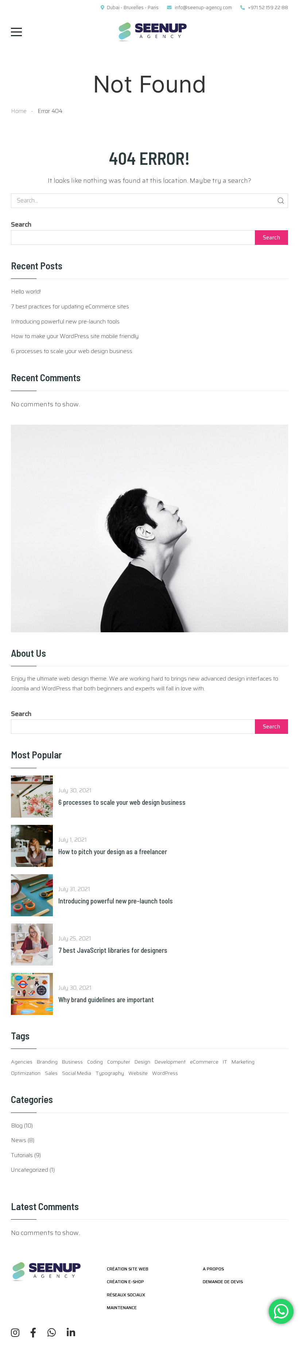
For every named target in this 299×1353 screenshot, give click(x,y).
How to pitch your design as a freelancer (112, 851)
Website (138, 1073)
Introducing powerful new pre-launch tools (65, 321)
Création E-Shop (125, 1281)
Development (170, 1062)
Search (21, 224)
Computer (118, 1062)
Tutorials (22, 1155)
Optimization (25, 1073)
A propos (213, 1268)
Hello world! (26, 291)
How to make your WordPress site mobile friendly (75, 336)
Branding (47, 1062)
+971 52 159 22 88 (268, 7)
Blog (17, 1125)
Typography (110, 1073)
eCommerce (204, 1062)
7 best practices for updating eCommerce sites (70, 306)
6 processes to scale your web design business (71, 351)
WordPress (165, 1073)
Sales (51, 1073)
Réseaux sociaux (126, 1294)
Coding (95, 1062)
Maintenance (122, 1307)
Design (142, 1062)
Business (72, 1062)
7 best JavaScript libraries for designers (112, 950)
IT (225, 1062)
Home (19, 110)
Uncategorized (29, 1169)
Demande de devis (223, 1281)
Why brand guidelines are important (106, 999)
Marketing (243, 1062)
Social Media (76, 1073)
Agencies (21, 1062)
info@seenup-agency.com (203, 7)
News (18, 1140)
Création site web (127, 1268)
